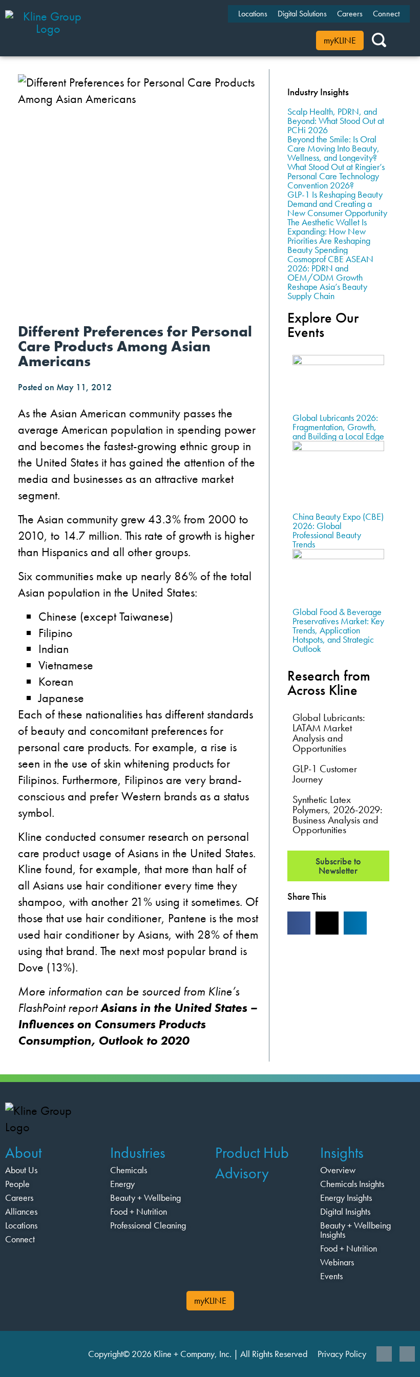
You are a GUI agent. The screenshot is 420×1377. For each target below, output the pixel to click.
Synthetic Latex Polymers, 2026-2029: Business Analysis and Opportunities (337, 815)
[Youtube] (407, 1354)
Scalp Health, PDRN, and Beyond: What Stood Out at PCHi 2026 (335, 120)
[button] (298, 923)
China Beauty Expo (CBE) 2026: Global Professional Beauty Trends (338, 530)
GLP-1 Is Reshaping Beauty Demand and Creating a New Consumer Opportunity (337, 203)
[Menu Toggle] (161, 28)
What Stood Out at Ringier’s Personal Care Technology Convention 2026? (336, 176)
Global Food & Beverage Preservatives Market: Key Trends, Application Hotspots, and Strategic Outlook (338, 630)
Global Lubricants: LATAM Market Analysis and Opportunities (328, 733)
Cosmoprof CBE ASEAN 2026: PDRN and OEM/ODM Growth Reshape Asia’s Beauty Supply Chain (330, 277)
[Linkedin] (384, 1354)
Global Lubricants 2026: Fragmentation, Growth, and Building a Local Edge (338, 427)
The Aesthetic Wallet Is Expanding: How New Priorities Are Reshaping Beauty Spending (328, 236)
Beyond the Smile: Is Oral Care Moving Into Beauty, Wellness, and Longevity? (333, 148)
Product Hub (252, 1152)
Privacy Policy (342, 1354)
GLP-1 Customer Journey (324, 774)
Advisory (242, 1173)
